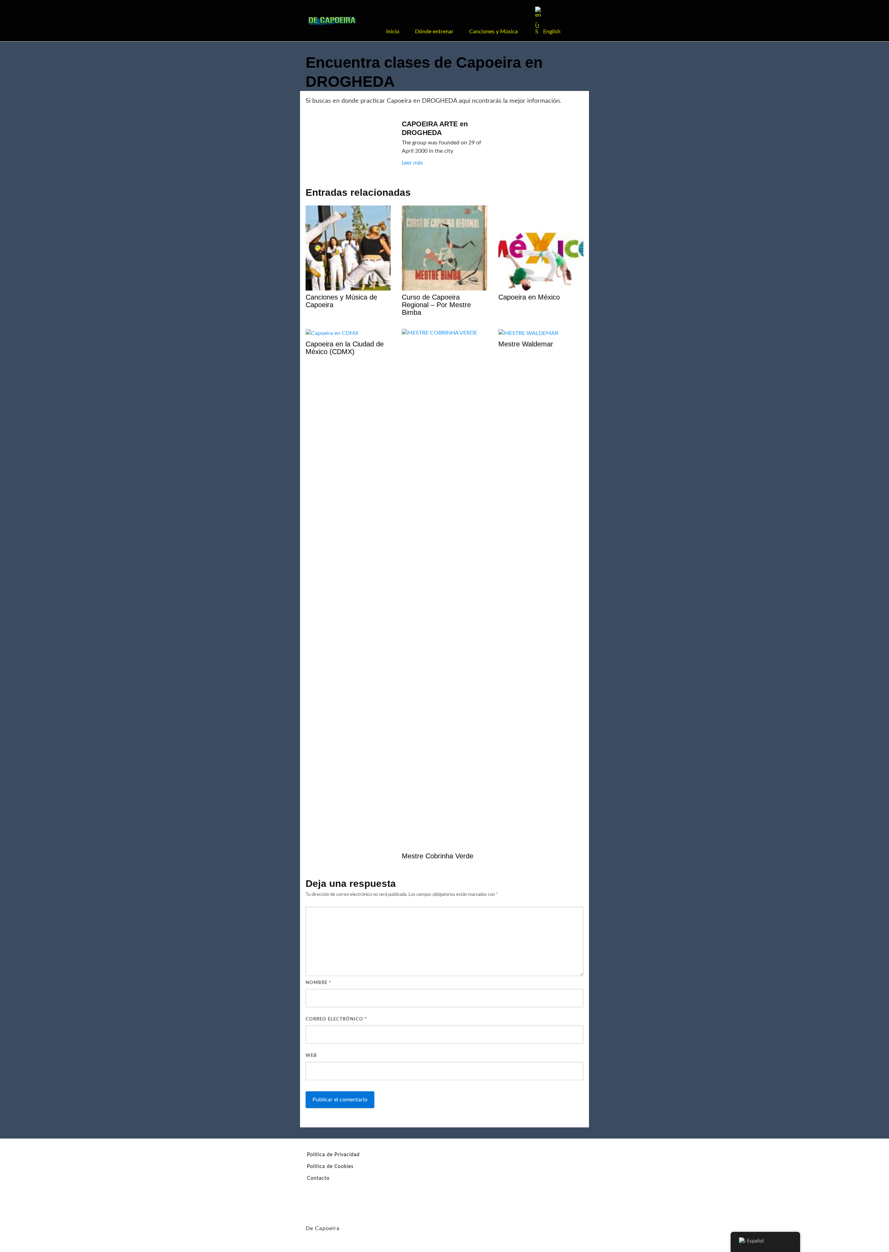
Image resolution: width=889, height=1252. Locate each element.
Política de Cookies (330, 1166)
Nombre (318, 983)
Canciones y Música (493, 31)
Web (311, 1055)
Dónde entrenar (434, 31)
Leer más (412, 163)
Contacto (318, 1178)
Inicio (392, 31)
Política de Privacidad (333, 1154)
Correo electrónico (336, 1019)
